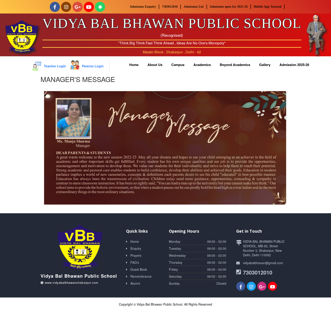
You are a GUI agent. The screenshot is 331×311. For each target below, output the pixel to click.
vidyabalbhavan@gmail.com (263, 263)
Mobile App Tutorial (267, 6)
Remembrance (141, 276)
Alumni (135, 283)
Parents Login (93, 66)
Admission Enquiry (143, 6)
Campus (177, 64)
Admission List (194, 6)
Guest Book (138, 269)
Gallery (264, 64)
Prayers (135, 255)
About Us (154, 64)
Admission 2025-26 (294, 64)
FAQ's (134, 262)
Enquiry (135, 248)
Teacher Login (55, 66)
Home (133, 64)
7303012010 (170, 6)
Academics (202, 64)
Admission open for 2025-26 (229, 6)
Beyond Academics (235, 64)
